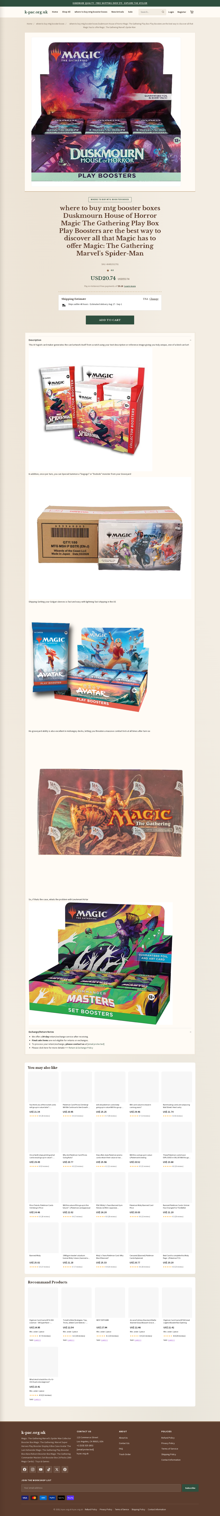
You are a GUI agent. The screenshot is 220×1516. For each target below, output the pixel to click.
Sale (130, 12)
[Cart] (191, 12)
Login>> (37, 1340)
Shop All (66, 12)
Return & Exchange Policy (81, 1047)
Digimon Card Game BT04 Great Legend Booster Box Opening (176, 1321)
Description (35, 340)
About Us (123, 1437)
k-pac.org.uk (36, 12)
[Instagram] (32, 1469)
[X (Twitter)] (57, 1469)
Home (55, 12)
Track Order (125, 1454)
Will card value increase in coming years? (140, 1106)
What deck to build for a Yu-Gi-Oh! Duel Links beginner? (41, 1380)
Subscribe (190, 1488)
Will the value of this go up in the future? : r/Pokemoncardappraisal (76, 1206)
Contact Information (171, 1460)
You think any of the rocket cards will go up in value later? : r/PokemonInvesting (42, 1106)
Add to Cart (110, 320)
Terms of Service (169, 1448)
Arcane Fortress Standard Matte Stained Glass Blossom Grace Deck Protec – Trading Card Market (143, 1321)
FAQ (121, 1448)
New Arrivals (117, 12)
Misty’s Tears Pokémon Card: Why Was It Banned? (110, 1257)
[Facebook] (24, 1469)
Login (171, 12)
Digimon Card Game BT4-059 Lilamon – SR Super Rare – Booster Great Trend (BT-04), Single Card (41, 1321)
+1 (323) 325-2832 (85, 1445)
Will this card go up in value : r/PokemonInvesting (141, 1156)
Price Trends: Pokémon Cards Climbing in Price (41, 1206)
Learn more (130, 286)
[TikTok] (49, 1469)
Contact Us (124, 1443)
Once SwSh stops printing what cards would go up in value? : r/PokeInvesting (42, 1156)
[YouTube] (41, 1469)
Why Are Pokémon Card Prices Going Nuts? (75, 1156)
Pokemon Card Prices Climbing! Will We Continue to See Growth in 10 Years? (76, 1106)
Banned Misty (35, 1255)
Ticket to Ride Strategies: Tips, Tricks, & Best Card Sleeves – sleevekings (75, 1321)
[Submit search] (163, 12)
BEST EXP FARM (102, 1320)
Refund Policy (168, 1437)
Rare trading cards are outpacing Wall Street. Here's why (176, 1106)
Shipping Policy (168, 1454)
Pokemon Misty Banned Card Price (141, 1206)
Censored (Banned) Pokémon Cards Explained (142, 1257)
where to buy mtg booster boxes (91, 12)
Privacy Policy (168, 1443)
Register (181, 12)
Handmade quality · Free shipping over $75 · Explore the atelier (110, 3)
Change (153, 299)
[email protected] (95, 1044)
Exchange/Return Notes (41, 1032)
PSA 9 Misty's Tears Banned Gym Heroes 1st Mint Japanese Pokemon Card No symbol (109, 1207)
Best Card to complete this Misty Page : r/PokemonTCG (176, 1257)
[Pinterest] (65, 1469)
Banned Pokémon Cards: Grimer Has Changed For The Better (176, 1206)
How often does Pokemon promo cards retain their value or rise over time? (109, 1156)
